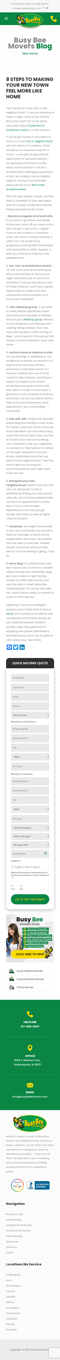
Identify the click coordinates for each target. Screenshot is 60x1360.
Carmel (10, 1291)
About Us (11, 1247)
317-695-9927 (30, 1026)
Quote (9, 1252)
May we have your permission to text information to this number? (30, 875)
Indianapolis (13, 1274)
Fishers (10, 1302)
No (21, 889)
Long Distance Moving (19, 1225)
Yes (13, 889)
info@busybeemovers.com (27, 8)
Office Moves (24, 987)
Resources (12, 1241)
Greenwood (13, 1313)
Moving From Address (23, 721)
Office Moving (14, 1236)
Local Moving (13, 1219)
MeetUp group (33, 319)
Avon (9, 1280)
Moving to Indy (14, 1214)
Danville (10, 1296)
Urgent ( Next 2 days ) (27, 867)
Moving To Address (22, 774)
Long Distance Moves (30, 979)
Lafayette (11, 1318)
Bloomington (13, 1285)
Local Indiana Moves (29, 971)
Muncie (10, 1324)
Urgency (16, 861)
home (9, 614)
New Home (30, 53)
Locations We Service (18, 1230)
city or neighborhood (39, 141)
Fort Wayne (12, 1307)
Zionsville (11, 1329)
